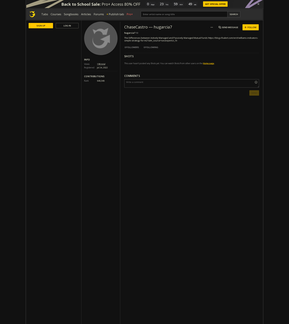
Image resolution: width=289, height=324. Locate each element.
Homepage (208, 63)
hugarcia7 (129, 32)
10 (137, 32)
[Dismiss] (258, 4)
